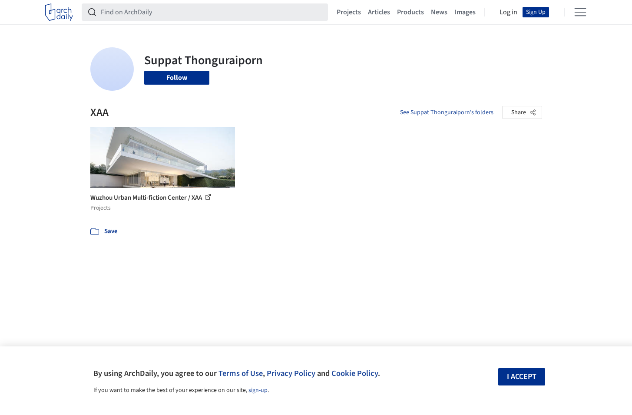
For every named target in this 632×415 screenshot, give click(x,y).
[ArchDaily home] (59, 12)
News (439, 12)
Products (410, 12)
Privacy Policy (291, 373)
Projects (349, 12)
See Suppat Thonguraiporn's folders (446, 112)
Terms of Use (240, 373)
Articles (379, 12)
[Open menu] (580, 12)
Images (465, 12)
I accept (521, 376)
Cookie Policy (354, 373)
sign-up (258, 390)
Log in (508, 12)
